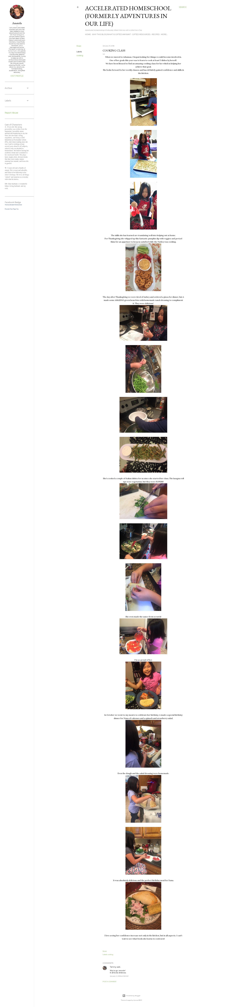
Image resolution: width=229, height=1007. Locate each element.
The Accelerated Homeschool (13, 204)
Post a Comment (109, 981)
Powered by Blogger (133, 996)
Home (88, 34)
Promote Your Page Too (11, 209)
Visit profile (16, 76)
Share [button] (78, 46)
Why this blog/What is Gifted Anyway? (111, 34)
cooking (79, 55)
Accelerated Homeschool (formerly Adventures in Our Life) (128, 16)
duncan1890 (137, 1000)
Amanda (17, 23)
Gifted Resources (141, 34)
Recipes (156, 34)
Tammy (113, 967)
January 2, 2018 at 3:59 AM (119, 976)
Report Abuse (11, 113)
